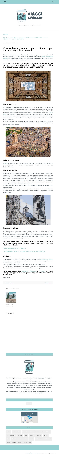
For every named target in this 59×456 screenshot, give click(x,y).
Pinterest (42, 271)
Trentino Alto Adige (11, 442)
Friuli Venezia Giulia (45, 431)
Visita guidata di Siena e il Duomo (14, 248)
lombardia (32, 435)
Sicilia (8, 438)
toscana (5, 34)
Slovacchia (14, 438)
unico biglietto (47, 189)
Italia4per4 (20, 435)
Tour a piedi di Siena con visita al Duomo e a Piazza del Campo (24, 251)
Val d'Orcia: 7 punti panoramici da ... (10, 305)
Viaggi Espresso (8, 42)
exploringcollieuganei (28, 431)
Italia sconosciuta (11, 435)
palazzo (6, 163)
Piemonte (39, 435)
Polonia (45, 435)
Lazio (26, 435)
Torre (14, 116)
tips (26, 438)
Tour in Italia (48, 438)
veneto (19, 442)
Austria (8, 431)
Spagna (21, 438)
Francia (37, 431)
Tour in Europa (39, 438)
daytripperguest (16, 431)
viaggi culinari (27, 442)
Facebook (33, 271)
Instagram (25, 271)
